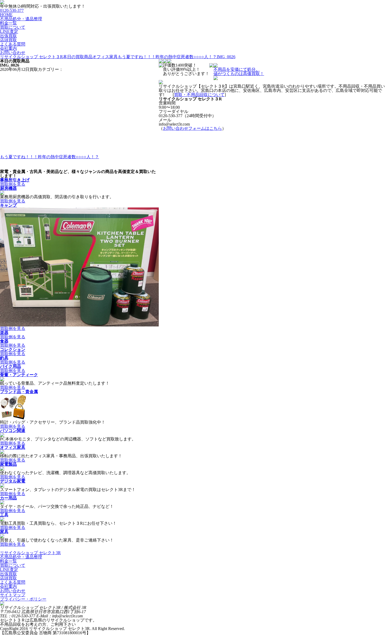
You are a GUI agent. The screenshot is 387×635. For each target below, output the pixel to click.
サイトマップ (12, 595)
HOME (6, 14)
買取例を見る (12, 184)
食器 (4, 341)
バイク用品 (10, 366)
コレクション (12, 349)
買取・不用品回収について (199, 94)
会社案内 (8, 48)
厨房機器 (8, 188)
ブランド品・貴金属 (19, 391)
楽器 (4, 332)
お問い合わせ (12, 52)
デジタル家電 (12, 481)
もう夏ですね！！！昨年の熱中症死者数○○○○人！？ (167, 56)
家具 (4, 531)
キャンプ (8, 205)
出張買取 (8, 35)
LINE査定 (9, 31)
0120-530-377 (12, 10)
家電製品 (8, 464)
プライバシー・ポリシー (23, 599)
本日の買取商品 (77, 56)
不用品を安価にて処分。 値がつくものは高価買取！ (239, 71)
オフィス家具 (12, 447)
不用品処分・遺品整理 (21, 19)
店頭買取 (8, 40)
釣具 (4, 358)
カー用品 (8, 498)
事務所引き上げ (14, 180)
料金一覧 (8, 23)
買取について (12, 27)
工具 (4, 515)
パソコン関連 (12, 430)
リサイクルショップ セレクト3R (30, 552)
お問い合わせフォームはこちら (192, 128)
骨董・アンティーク (19, 375)
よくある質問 (12, 44)
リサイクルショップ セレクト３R (31, 56)
